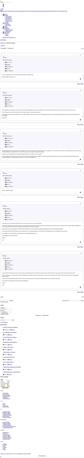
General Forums (10, 11)
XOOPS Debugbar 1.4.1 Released (9, 352)
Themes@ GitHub (6, 413)
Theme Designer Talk (63, 11)
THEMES (6, 27)
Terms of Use (3, 453)
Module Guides (6, 406)
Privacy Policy (9, 453)
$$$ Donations (6, 432)
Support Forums (6, 416)
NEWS (5, 26)
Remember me (5, 312)
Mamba (13, 329)
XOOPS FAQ (7, 32)
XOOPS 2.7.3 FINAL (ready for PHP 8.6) (10, 327)
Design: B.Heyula (42, 455)
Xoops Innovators (6, 396)
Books (4, 403)
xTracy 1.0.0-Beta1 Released (8, 362)
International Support (45, 11)
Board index (2, 43)
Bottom (3, 45)
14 (80, 170)
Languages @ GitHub (7, 415)
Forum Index (4, 11)
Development (38, 11)
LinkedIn (5, 445)
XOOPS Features (8, 18)
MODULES (6, 28)
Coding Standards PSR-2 (8, 427)
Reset (7, 314)
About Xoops (5, 393)
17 (9, 68)
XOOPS (6, 15)
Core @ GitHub (6, 422)
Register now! (38, 315)
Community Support (18, 11)
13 (80, 130)
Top (2, 296)
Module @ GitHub (9, 29)
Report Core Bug (6, 439)
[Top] (80, 79)
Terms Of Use (8, 19)
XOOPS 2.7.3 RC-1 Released (8, 347)
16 (80, 253)
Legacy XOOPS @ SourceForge (9, 426)
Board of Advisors (6, 395)
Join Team (5, 433)
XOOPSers (5, 397)
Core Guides (5, 405)
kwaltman (8, 64)
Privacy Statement (8, 20)
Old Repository (8, 30)
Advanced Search (4, 301)
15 (80, 203)
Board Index (7, 24)
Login (6, 34)
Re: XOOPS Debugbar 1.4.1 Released (9, 332)
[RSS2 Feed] (27, 453)
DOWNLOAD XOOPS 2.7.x (10, 37)
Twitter (4, 449)
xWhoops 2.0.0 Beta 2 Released (8, 357)
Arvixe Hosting (20, 453)
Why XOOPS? (8, 17)
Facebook (5, 443)
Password (2, 310)
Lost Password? (45, 315)
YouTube (5, 447)
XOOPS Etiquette (6, 398)
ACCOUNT (6, 33)
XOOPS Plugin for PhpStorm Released (10, 342)
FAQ (4, 404)
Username (2, 307)
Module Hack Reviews (53, 11)
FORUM (6, 23)
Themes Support (32, 11)
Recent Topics (8, 25)
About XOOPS (8, 16)
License (6, 22)
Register (7, 35)
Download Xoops (6, 411)
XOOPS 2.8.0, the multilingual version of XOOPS (12, 367)
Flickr (4, 446)
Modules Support (25, 11)
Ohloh (4, 448)
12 (80, 90)
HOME (5, 14)
